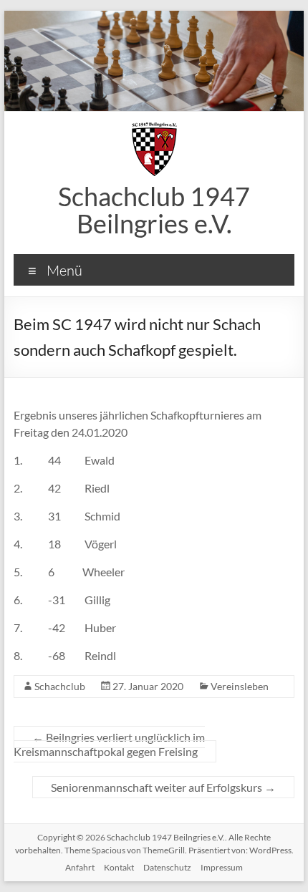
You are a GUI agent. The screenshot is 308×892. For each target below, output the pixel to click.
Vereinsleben (240, 686)
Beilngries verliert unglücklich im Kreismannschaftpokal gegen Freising (109, 744)
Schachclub (59, 686)
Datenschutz (167, 867)
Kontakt (119, 867)
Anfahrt (80, 867)
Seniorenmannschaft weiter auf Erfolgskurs (163, 787)
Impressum (222, 867)
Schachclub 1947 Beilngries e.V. (154, 209)
